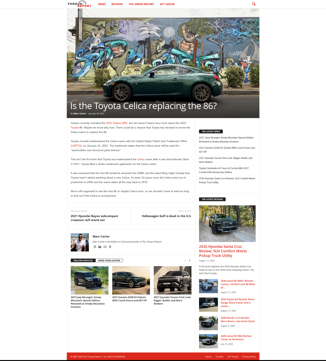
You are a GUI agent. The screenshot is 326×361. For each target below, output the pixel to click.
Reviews (117, 4)
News (102, 4)
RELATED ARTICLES (83, 260)
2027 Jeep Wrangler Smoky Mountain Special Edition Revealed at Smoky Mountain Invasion (88, 301)
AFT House (167, 4)
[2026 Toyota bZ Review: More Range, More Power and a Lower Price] (208, 305)
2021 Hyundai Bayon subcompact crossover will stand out (94, 218)
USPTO (76, 145)
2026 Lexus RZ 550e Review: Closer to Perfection (236, 337)
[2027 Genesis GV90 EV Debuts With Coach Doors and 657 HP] (131, 280)
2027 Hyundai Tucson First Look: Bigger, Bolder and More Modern (172, 300)
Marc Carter (80, 113)
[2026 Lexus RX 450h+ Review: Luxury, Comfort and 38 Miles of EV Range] (208, 286)
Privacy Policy (249, 356)
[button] (254, 4)
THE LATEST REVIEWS (212, 199)
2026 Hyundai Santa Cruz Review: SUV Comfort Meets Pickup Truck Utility (227, 180)
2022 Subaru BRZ (117, 122)
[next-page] (189, 261)
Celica (141, 159)
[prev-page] (185, 261)
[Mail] (105, 247)
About (208, 356)
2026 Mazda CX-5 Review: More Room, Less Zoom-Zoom (238, 319)
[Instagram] (95, 247)
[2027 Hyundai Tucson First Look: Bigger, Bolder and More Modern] (172, 280)
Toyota (75, 127)
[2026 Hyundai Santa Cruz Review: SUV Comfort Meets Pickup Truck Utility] (227, 223)
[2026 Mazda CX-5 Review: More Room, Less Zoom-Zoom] (208, 323)
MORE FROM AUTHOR (109, 260)
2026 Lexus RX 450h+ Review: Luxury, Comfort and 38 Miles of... (238, 284)
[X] (110, 247)
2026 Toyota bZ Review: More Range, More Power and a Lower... (237, 303)
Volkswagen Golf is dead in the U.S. (166, 216)
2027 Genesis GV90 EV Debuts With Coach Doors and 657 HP (129, 298)
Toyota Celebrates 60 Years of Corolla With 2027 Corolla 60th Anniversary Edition (224, 170)
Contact (219, 356)
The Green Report (141, 4)
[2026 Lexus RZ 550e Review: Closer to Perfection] (208, 341)
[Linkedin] (100, 247)
